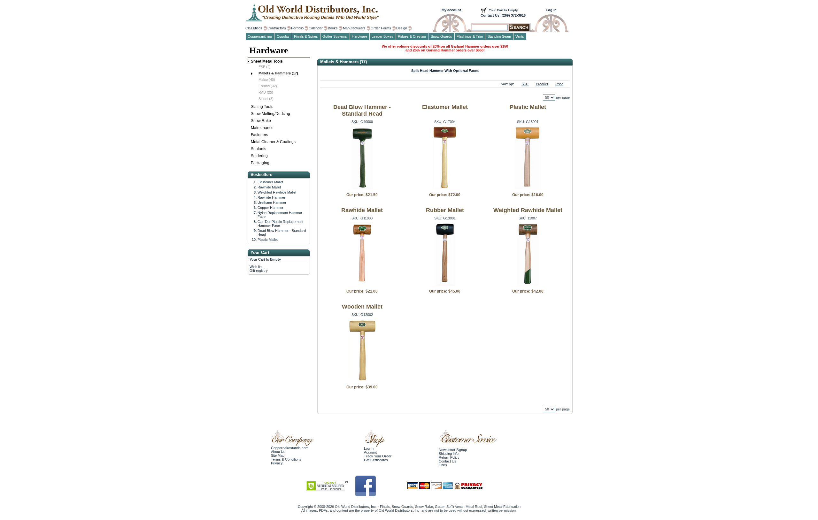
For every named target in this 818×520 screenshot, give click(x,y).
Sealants (258, 149)
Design (401, 28)
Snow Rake (261, 121)
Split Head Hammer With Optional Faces (445, 71)
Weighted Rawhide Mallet (527, 210)
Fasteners (259, 135)
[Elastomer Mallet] (445, 188)
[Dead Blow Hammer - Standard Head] (362, 188)
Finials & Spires (306, 36)
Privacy (277, 463)
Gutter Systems (334, 36)
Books (333, 28)
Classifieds (253, 28)
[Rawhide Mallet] (362, 285)
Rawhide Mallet (362, 210)
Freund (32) (268, 86)
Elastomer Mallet (445, 107)
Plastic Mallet (528, 107)
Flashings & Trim (470, 36)
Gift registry (259, 270)
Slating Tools (262, 106)
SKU (525, 84)
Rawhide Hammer (271, 197)
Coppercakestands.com (289, 448)
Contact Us (447, 461)
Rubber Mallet (445, 210)
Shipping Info (449, 453)
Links (443, 465)
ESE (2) (265, 67)
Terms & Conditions (286, 459)
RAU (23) (266, 92)
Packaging (260, 163)
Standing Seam (499, 36)
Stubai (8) (266, 99)
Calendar (316, 28)
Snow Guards (441, 36)
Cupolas (283, 36)
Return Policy (449, 457)
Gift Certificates (376, 460)
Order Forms (381, 28)
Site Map (277, 455)
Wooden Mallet (362, 306)
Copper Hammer (270, 208)
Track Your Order (377, 456)
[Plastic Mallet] (528, 188)
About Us (278, 452)
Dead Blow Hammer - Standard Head (362, 110)
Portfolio (297, 28)
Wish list (256, 267)
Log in (551, 10)
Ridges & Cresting (412, 36)
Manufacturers (354, 28)
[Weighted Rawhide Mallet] (528, 285)
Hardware (268, 50)
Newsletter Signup (453, 450)
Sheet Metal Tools (267, 61)
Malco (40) (267, 79)
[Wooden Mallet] (362, 380)
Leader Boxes (382, 36)
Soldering (259, 156)
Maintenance (262, 128)
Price (559, 84)
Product (542, 84)
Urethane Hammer (272, 202)
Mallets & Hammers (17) (278, 73)
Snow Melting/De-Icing (270, 113)
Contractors (276, 28)
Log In (369, 448)
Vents (519, 36)
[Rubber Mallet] (445, 285)
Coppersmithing (260, 36)
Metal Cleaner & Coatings (273, 142)
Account (370, 452)
